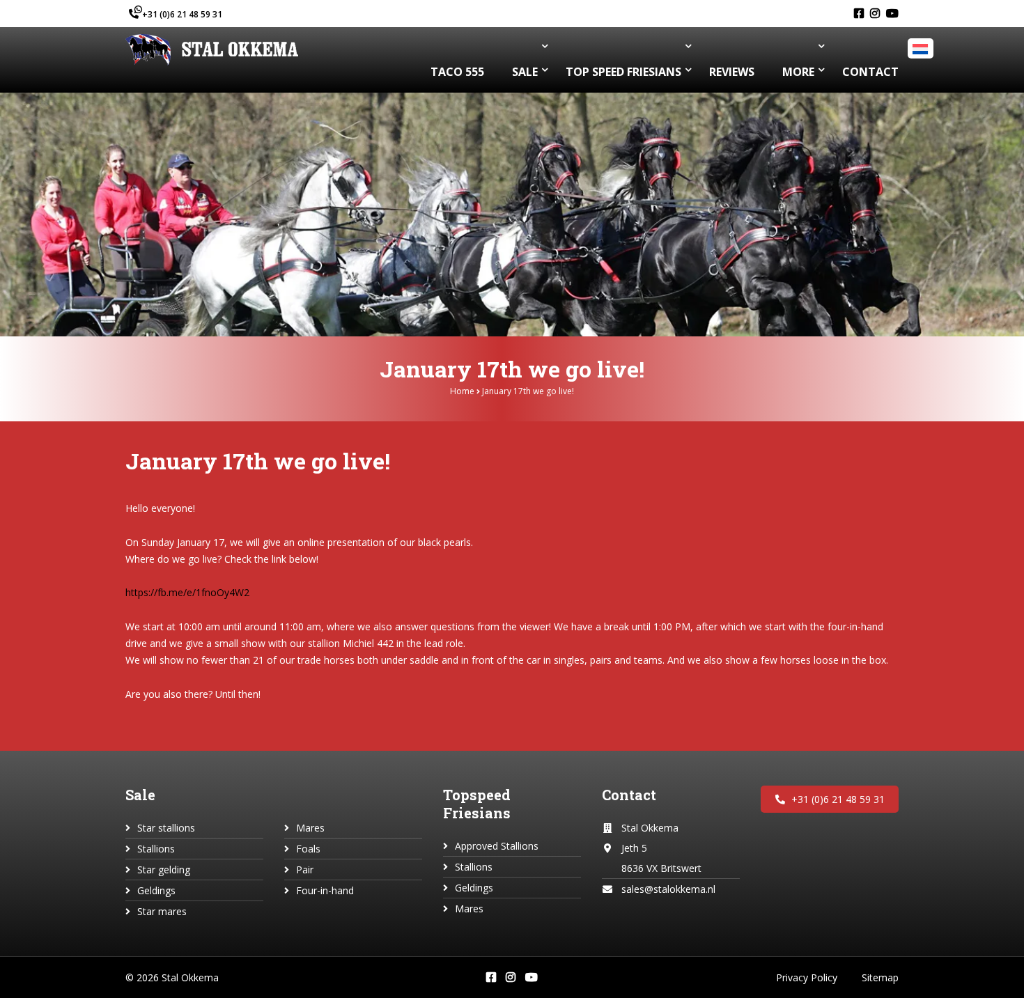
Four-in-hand (325, 890)
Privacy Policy (806, 977)
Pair (304, 869)
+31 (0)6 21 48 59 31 (182, 14)
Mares (310, 827)
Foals (308, 848)
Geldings (156, 890)
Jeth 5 (634, 848)
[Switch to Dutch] (922, 49)
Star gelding (163, 869)
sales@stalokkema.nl (668, 889)
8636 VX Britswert (661, 868)
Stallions (156, 848)
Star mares (162, 911)
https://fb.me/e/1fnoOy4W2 (187, 592)
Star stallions (166, 827)
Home (462, 391)
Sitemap (880, 977)
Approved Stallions (496, 845)
